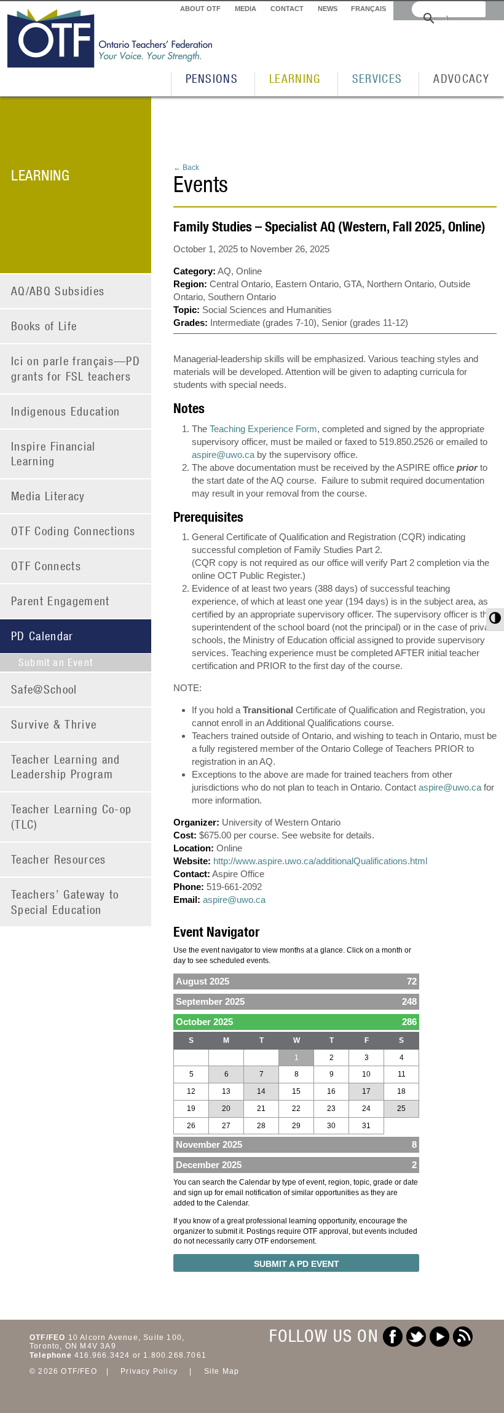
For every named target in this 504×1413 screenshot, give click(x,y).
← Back (186, 167)
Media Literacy (48, 496)
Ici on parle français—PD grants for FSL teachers (75, 368)
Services (377, 78)
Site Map (222, 1371)
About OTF (200, 8)
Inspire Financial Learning (53, 453)
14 (261, 1091)
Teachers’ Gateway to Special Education (65, 901)
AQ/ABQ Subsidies (57, 291)
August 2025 (296, 981)
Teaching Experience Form (263, 429)
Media (245, 8)
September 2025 (296, 1001)
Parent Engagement (60, 601)
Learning (295, 78)
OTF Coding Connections (73, 531)
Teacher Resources (58, 859)
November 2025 (296, 1144)
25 (401, 1108)
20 (226, 1108)
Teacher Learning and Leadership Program (65, 766)
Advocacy (461, 78)
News (327, 8)
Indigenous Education (65, 411)
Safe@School (44, 689)
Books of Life (44, 326)
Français (368, 8)
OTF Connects (46, 566)
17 (366, 1091)
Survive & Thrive (53, 724)
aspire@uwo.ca (223, 454)
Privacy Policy (149, 1371)
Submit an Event (55, 662)
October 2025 (296, 1021)
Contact (287, 8)
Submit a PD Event (296, 1264)
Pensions (212, 78)
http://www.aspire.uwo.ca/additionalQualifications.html (320, 861)
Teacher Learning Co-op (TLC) (71, 816)
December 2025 (296, 1164)
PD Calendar (42, 636)
